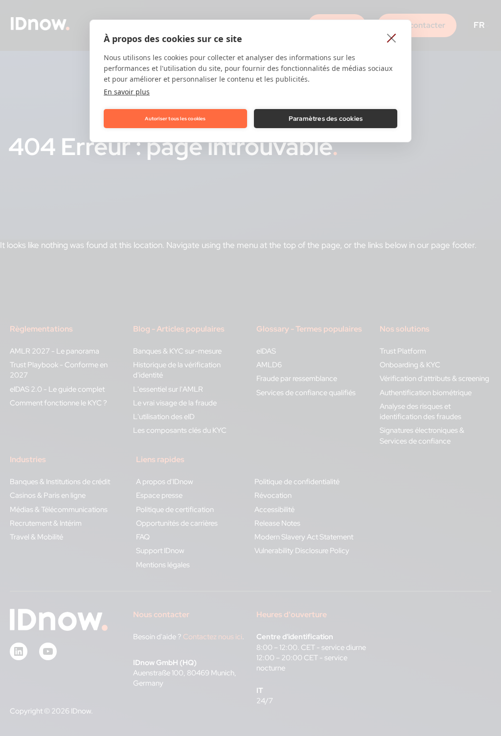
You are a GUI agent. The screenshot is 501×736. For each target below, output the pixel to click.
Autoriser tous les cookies (175, 118)
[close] (391, 37)
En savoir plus (127, 91)
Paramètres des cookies (326, 118)
